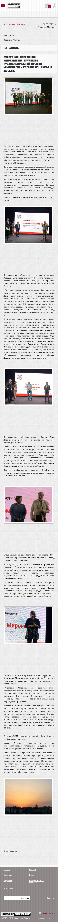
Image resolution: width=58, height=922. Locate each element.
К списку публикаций (15, 24)
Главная (7, 870)
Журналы (8, 875)
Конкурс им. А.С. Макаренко (36, 882)
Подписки (8, 881)
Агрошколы (8, 888)
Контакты (50, 898)
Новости (32, 870)
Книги (31, 875)
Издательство (23, 898)
